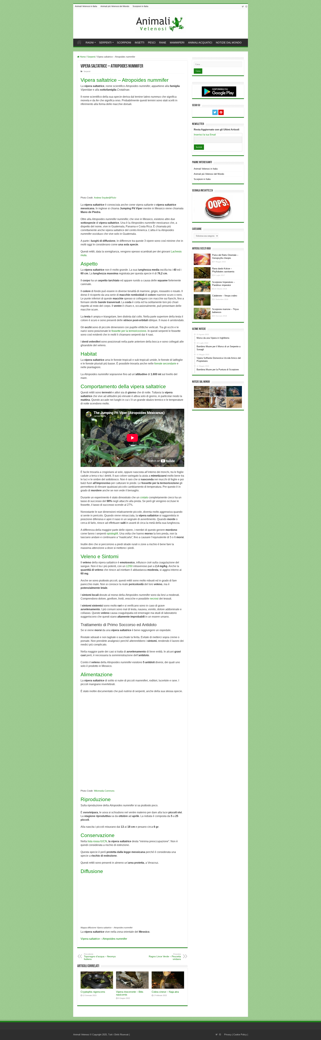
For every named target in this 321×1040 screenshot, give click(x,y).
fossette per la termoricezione (129, 331)
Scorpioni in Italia (140, 6)
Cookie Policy (240, 1034)
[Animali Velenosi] (160, 23)
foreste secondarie (165, 363)
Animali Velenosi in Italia (86, 6)
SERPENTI (105, 42)
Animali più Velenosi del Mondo (114, 6)
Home (82, 57)
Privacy (228, 1034)
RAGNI (90, 42)
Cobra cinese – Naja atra (165, 991)
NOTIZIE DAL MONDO (229, 42)
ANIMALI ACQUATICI (200, 42)
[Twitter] (242, 7)
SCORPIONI (124, 42)
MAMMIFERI (177, 42)
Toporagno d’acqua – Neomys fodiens (100, 956)
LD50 (129, 566)
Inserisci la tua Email (205, 134)
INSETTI (139, 42)
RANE (162, 42)
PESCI (151, 42)
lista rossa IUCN (97, 841)
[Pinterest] (246, 7)
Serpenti (91, 57)
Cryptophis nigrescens (93, 991)
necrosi (154, 598)
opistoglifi (112, 533)
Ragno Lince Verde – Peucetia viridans (165, 956)
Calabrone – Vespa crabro (224, 295)
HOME (79, 42)
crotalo (144, 497)
